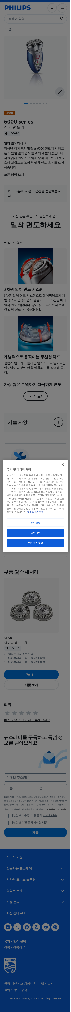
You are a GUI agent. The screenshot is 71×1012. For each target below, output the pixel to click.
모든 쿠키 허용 (34, 543)
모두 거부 (34, 533)
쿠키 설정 (34, 522)
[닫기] (60, 464)
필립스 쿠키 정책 (50, 512)
